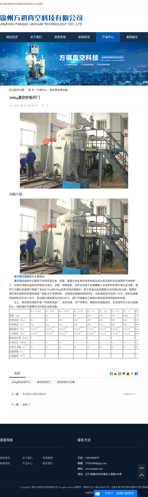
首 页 (31, 90)
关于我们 (36, 37)
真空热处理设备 (59, 90)
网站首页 (12, 37)
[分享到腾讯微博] (132, 373)
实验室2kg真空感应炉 (34, 394)
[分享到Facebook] (136, 373)
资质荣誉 (60, 37)
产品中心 (108, 37)
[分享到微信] (119, 373)
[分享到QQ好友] (123, 373)
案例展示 (132, 37)
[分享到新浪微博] (115, 373)
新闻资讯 (84, 37)
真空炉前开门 (43, 382)
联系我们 (48, 463)
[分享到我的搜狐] (128, 373)
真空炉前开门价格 (66, 382)
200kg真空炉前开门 (21, 382)
